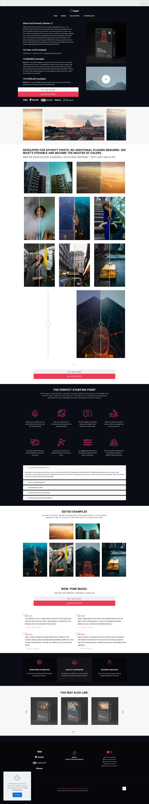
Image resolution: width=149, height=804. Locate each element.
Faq (66, 788)
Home (58, 788)
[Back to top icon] (124, 788)
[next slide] (122, 124)
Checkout (144, 3)
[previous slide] (26, 124)
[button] (74, 472)
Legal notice (85, 788)
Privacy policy (78, 788)
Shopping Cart (71, 788)
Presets (62, 788)
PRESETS (28, 624)
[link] (35, 531)
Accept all (17, 795)
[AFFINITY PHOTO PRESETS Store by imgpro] (74, 9)
